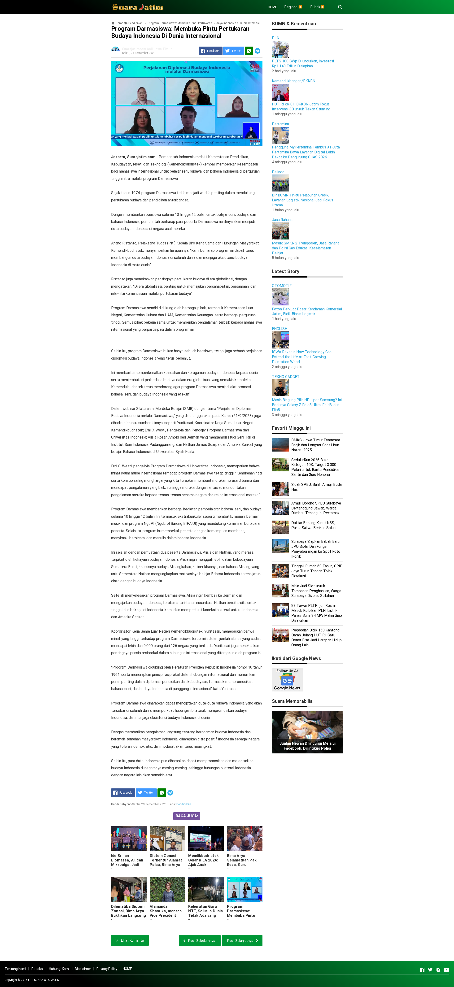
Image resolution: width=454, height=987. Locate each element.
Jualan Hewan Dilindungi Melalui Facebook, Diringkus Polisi (307, 746)
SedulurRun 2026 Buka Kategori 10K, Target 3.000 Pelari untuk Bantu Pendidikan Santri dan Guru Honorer (315, 467)
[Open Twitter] (430, 970)
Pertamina (280, 124)
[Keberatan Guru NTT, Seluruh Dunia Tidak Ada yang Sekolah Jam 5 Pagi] (206, 889)
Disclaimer (83, 969)
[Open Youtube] (446, 970)
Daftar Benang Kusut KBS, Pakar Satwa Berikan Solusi (313, 525)
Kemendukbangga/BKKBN (293, 81)
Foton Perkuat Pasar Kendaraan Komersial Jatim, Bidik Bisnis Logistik (307, 311)
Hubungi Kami (59, 969)
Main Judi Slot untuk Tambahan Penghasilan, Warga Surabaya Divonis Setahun (316, 591)
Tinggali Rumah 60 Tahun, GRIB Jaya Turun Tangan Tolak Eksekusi (316, 571)
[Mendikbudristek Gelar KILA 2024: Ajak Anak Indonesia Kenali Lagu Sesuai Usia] (206, 838)
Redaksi (37, 969)
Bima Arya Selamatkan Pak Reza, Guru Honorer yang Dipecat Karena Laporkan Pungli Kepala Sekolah (242, 869)
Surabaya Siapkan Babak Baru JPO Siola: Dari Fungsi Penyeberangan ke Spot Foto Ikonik (315, 548)
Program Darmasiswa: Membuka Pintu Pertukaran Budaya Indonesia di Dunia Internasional (244, 917)
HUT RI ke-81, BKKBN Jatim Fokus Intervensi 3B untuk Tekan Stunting (301, 106)
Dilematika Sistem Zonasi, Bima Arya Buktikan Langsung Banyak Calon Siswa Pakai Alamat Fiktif (128, 917)
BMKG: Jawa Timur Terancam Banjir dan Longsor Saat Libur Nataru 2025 (315, 445)
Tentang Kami (15, 969)
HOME (272, 7)
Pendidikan (183, 804)
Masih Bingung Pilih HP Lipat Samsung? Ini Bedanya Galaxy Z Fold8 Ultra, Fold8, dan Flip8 (307, 405)
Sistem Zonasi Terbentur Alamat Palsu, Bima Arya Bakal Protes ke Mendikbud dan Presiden (166, 866)
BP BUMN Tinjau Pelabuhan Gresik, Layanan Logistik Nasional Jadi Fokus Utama (302, 200)
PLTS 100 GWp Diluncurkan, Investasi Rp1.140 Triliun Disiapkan (303, 63)
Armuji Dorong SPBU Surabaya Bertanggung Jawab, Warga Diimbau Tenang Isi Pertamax (316, 508)
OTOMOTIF (282, 285)
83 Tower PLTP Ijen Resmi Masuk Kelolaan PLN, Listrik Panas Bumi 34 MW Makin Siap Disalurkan (316, 612)
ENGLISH (279, 328)
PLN (275, 38)
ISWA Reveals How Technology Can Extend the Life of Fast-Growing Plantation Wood (302, 357)
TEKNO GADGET (286, 376)
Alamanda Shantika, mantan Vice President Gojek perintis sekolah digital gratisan (166, 917)
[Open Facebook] (422, 970)
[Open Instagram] (438, 970)
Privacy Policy (106, 969)
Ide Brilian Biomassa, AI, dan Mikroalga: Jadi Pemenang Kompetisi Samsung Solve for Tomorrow (128, 869)
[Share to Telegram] (257, 51)
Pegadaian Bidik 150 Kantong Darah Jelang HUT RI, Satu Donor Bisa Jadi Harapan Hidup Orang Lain (316, 637)
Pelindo (278, 172)
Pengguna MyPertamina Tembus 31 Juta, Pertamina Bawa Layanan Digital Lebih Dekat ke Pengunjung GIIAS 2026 (306, 152)
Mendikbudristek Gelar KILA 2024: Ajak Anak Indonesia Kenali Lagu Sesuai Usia (203, 864)
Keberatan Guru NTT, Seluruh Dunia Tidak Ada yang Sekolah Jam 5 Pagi (205, 915)
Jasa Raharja (282, 219)
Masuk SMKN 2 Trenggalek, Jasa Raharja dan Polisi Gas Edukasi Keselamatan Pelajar (305, 248)
